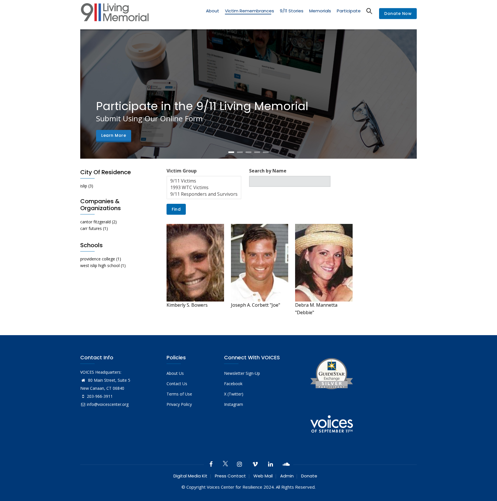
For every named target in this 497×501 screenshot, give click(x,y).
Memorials (320, 11)
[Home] (114, 13)
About (212, 11)
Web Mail (263, 476)
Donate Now (398, 14)
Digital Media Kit (190, 476)
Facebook (233, 383)
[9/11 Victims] (204, 181)
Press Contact (230, 476)
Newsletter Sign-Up (242, 373)
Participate (349, 11)
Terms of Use (179, 394)
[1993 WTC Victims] (204, 187)
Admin (287, 476)
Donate (309, 476)
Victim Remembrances (249, 11)
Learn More (113, 135)
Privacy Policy (179, 404)
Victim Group (182, 171)
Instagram (233, 404)
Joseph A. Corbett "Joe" (255, 305)
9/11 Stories (291, 11)
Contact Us (177, 383)
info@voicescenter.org (108, 404)
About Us (175, 373)
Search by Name (267, 171)
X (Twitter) (233, 394)
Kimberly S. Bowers (187, 305)
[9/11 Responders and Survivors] (204, 194)
